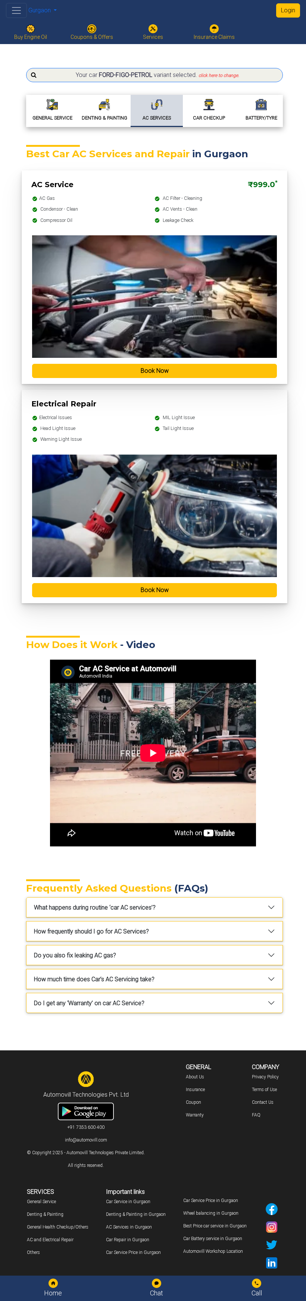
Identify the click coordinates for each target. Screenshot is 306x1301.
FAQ (256, 1115)
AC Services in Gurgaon (129, 1227)
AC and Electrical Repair (50, 1239)
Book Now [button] (155, 370)
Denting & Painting (45, 1214)
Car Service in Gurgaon (128, 1201)
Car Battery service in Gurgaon (212, 1238)
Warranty (195, 1115)
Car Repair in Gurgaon (127, 1239)
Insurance (195, 1089)
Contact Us (263, 1102)
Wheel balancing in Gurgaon (210, 1213)
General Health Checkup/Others (57, 1227)
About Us (195, 1076)
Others (33, 1252)
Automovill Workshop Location (213, 1251)
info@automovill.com (86, 1140)
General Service (41, 1201)
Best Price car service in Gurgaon (215, 1226)
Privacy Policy (265, 1076)
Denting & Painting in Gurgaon (136, 1214)
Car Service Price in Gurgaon (133, 1252)
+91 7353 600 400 (85, 1127)
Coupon (193, 1102)
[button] (154, 75)
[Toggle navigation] (16, 10)
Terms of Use (264, 1089)
